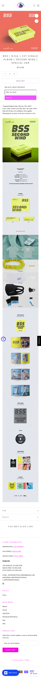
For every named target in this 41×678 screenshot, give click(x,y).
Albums (5, 606)
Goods (5, 610)
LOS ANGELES (18, 547)
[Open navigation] (3, 5)
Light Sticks (6, 613)
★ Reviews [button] (39, 340)
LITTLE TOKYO (18, 556)
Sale (4, 620)
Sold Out (20, 81)
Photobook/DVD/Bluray (10, 617)
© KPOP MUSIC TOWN (20, 660)
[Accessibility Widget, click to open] (3, 339)
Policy (6, 517)
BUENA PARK (17, 551)
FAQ (4, 510)
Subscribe (10, 650)
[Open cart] (38, 5)
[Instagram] (3, 583)
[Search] (34, 5)
